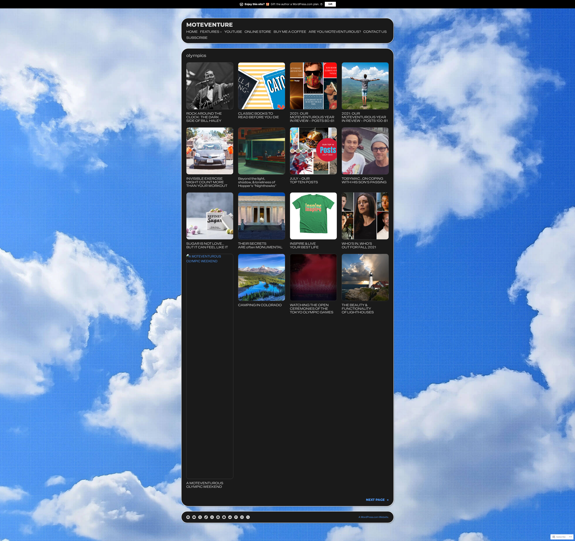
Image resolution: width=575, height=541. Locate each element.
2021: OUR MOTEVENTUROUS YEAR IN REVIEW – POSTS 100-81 (365, 117)
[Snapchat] (224, 517)
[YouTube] (194, 517)
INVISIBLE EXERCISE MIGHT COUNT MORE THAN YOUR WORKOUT (206, 182)
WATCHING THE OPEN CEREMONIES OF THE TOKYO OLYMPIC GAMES (311, 308)
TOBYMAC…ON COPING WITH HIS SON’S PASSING (364, 180)
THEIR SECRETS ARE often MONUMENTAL (260, 245)
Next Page (377, 499)
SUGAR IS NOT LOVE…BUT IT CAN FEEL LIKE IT (207, 245)
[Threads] (212, 517)
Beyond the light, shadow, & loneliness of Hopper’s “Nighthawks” (257, 182)
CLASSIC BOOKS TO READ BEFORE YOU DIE (258, 115)
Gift (330, 4)
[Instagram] (242, 517)
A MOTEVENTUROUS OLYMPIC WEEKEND (204, 485)
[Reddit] (230, 517)
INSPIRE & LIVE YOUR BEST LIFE (304, 245)
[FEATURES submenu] (221, 32)
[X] (248, 517)
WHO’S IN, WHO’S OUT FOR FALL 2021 (359, 245)
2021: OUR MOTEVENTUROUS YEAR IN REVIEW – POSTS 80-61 (312, 117)
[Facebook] (188, 517)
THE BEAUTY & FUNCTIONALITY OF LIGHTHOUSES (358, 308)
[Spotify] (218, 517)
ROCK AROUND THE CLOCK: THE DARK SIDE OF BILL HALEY (204, 117)
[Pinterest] (236, 517)
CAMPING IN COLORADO (260, 305)
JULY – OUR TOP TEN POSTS (304, 180)
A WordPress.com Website (373, 517)
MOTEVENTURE (209, 24)
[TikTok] (206, 517)
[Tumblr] (200, 517)
